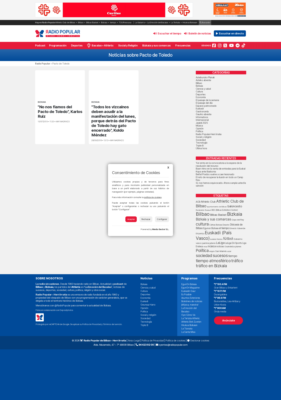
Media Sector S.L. (160, 229)
